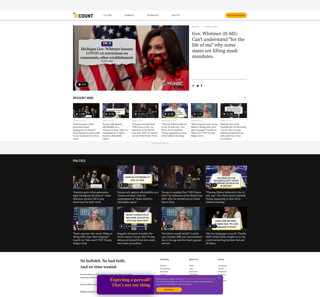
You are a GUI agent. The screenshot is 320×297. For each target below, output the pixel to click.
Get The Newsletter (236, 15)
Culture (108, 15)
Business (129, 15)
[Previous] (244, 98)
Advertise (193, 271)
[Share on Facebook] (201, 86)
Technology (153, 15)
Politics (176, 15)
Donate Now (169, 290)
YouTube (222, 274)
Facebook (222, 271)
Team (191, 265)
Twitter (221, 268)
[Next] (240, 98)
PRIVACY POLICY (87, 291)
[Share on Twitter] (197, 86)
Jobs (191, 268)
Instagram (222, 265)
